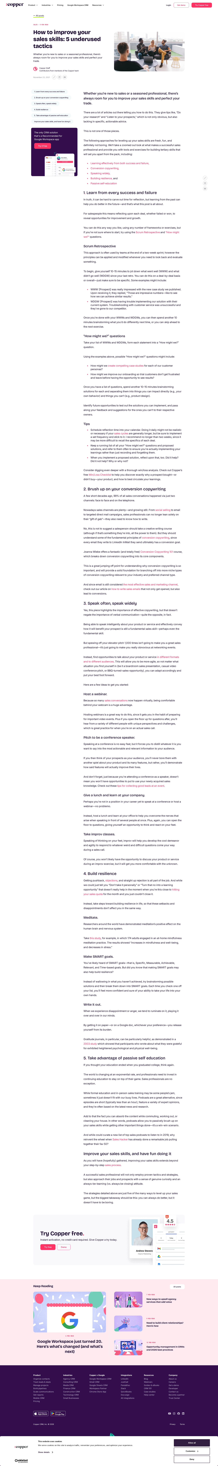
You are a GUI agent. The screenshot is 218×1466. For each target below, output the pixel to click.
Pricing (60, 5)
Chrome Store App (97, 1391)
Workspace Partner (98, 1388)
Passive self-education (104, 183)
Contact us (173, 1391)
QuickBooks (126, 1391)
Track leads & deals (42, 1382)
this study (95, 938)
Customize (190, 1451)
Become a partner (177, 1395)
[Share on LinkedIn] (59, 77)
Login (168, 5)
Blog (146, 1379)
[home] (14, 5)
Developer (173, 1388)
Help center (149, 1395)
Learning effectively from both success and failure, (120, 163)
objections (111, 880)
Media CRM (68, 1385)
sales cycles (121, 433)
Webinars (148, 1382)
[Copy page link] (54, 77)
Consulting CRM (70, 1382)
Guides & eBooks (151, 1385)
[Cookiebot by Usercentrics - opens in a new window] (21, 1461)
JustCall (124, 1382)
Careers (172, 1382)
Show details (44, 1452)
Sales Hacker (120, 1139)
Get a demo (174, 1385)
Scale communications (43, 1391)
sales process (113, 1165)
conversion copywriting (155, 537)
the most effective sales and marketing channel (150, 584)
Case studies (150, 1391)
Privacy (172, 1424)
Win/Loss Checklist (100, 474)
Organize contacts (41, 1379)
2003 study (90, 1043)
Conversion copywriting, (105, 168)
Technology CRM (71, 1395)
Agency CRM (69, 1379)
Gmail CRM (94, 1382)
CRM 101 (148, 1388)
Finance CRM (69, 1388)
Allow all (192, 1443)
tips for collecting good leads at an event (140, 785)
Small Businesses (71, 1398)
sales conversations (116, 700)
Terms (182, 1424)
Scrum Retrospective (148, 232)
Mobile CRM (38, 1398)
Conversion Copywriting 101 (156, 551)
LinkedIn (124, 1379)
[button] (33, 5)
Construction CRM (71, 1391)
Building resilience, (102, 178)
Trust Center (174, 1398)
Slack (123, 1388)
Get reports (38, 1395)
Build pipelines (40, 1388)
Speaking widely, (100, 173)
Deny (192, 1459)
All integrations (127, 1398)
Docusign (125, 1395)
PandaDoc (125, 1385)
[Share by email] (65, 77)
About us (173, 1379)
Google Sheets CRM (98, 1385)
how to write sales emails (126, 589)
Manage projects (40, 1385)
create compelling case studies (126, 365)
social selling (162, 509)
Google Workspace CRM (77, 5)
